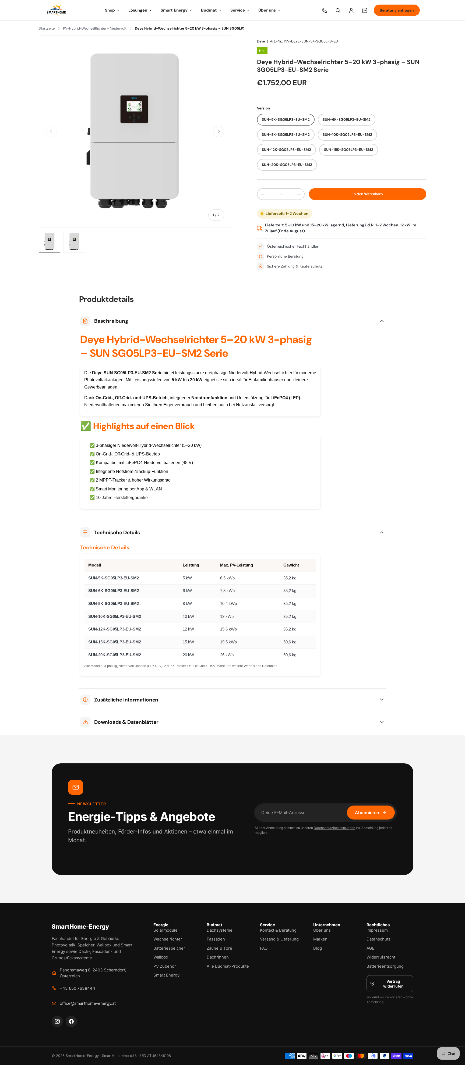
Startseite (47, 28)
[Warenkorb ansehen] (365, 10)
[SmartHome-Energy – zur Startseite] (56, 10)
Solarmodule (165, 930)
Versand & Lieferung (279, 939)
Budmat (209, 10)
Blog (317, 948)
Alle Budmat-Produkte (228, 966)
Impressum (377, 930)
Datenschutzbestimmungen (334, 828)
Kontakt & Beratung (278, 930)
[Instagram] (57, 1021)
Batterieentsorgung (385, 966)
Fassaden (216, 939)
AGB (371, 948)
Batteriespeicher (169, 948)
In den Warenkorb (368, 194)
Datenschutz (378, 939)
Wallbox (160, 957)
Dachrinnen (218, 957)
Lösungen (137, 10)
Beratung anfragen (397, 10)
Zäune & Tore (219, 948)
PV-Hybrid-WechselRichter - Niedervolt (94, 28)
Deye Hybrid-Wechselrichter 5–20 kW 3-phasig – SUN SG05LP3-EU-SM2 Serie (202, 28)
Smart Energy (174, 10)
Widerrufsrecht (381, 957)
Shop (110, 10)
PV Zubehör (164, 966)
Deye (261, 41)
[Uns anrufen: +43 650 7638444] (324, 10)
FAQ (263, 948)
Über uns (267, 10)
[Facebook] (71, 1021)
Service (237, 10)
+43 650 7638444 (77, 988)
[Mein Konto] (351, 10)
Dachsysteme (219, 930)
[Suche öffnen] (338, 10)
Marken (320, 939)
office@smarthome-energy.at (88, 1003)
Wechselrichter (167, 939)
